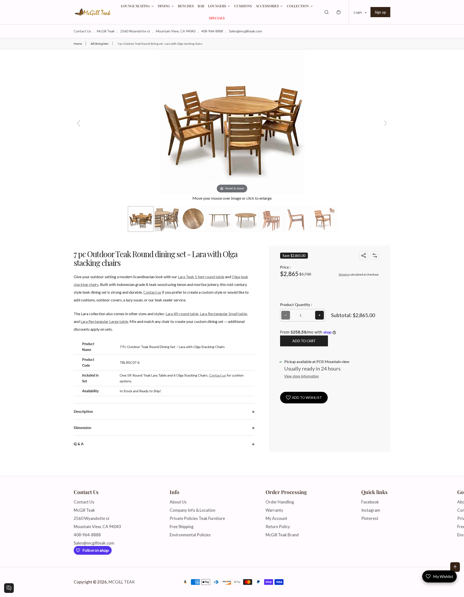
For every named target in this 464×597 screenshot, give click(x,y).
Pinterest (369, 518)
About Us (178, 501)
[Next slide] (385, 123)
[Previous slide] (78, 123)
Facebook (370, 501)
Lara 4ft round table (182, 313)
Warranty (274, 510)
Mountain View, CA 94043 (176, 31)
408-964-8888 (212, 31)
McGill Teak (106, 31)
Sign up (380, 12)
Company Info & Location (192, 510)
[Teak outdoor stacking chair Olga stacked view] (323, 218)
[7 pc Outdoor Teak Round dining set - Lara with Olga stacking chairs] (140, 218)
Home (78, 43)
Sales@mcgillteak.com (245, 31)
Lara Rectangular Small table (223, 313)
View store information (301, 376)
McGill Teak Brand (282, 534)
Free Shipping (182, 526)
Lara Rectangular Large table (104, 321)
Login (358, 12)
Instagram (370, 510)
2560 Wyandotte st (135, 31)
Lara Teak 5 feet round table (201, 276)
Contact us (152, 292)
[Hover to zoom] (232, 121)
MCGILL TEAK (122, 582)
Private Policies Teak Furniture (197, 518)
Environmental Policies (190, 534)
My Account (276, 518)
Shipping (344, 274)
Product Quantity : (296, 304)
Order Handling (280, 501)
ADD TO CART (303, 341)
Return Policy (278, 526)
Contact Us (82, 31)
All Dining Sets (100, 43)
